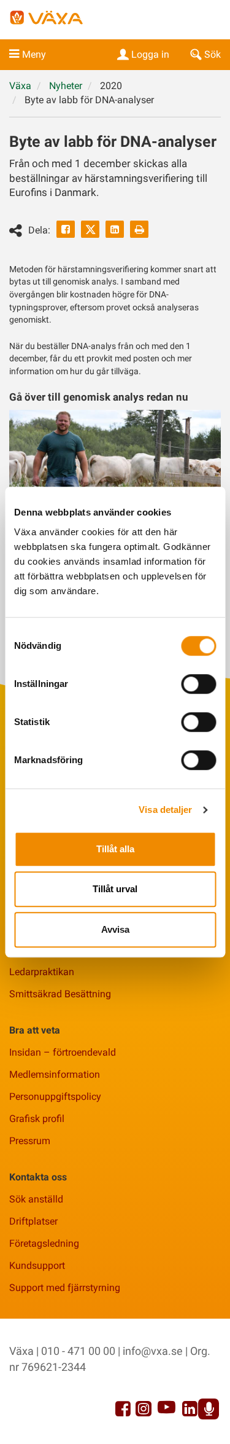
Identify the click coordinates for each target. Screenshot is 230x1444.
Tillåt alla (115, 849)
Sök (212, 54)
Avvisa (115, 929)
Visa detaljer (165, 809)
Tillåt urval (115, 889)
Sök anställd (36, 1199)
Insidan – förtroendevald (62, 1052)
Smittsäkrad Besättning (60, 994)
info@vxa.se (153, 1350)
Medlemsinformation (54, 1074)
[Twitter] (90, 229)
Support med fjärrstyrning (64, 1287)
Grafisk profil (36, 1118)
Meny (34, 54)
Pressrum (29, 1141)
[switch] (198, 684)
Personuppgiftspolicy (55, 1096)
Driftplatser (33, 1221)
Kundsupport (37, 1265)
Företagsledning (44, 1243)
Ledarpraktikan (41, 972)
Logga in (150, 54)
